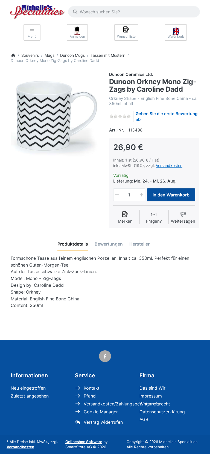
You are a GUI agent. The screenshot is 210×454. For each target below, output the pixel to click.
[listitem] (56, 116)
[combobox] (134, 11)
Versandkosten (169, 165)
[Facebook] (105, 356)
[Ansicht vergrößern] (56, 116)
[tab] (72, 244)
